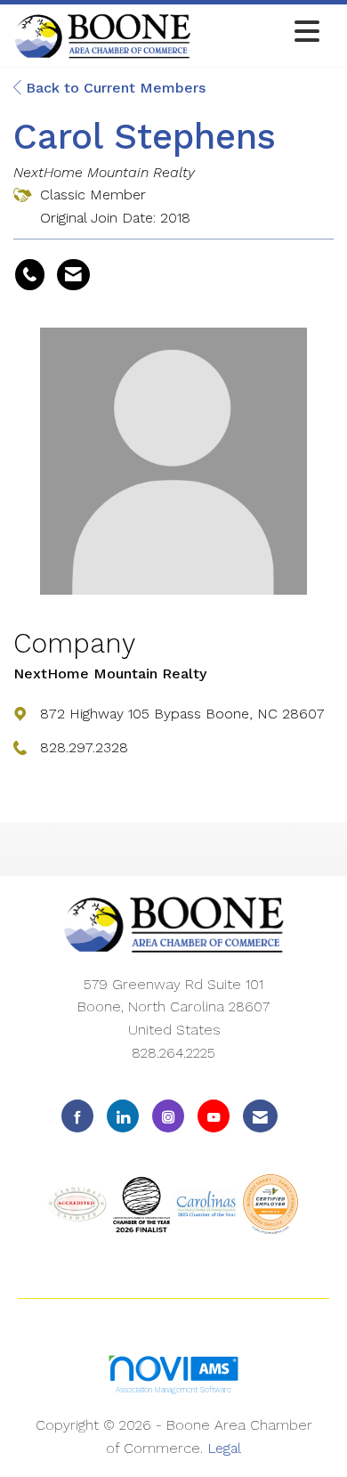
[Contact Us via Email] (260, 1116)
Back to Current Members (113, 87)
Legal (224, 1448)
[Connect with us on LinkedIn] (123, 1116)
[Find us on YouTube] (214, 1116)
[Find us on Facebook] (77, 1116)
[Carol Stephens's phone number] (29, 275)
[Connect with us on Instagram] (168, 1116)
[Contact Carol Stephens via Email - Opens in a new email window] (73, 275)
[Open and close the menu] (260, 32)
